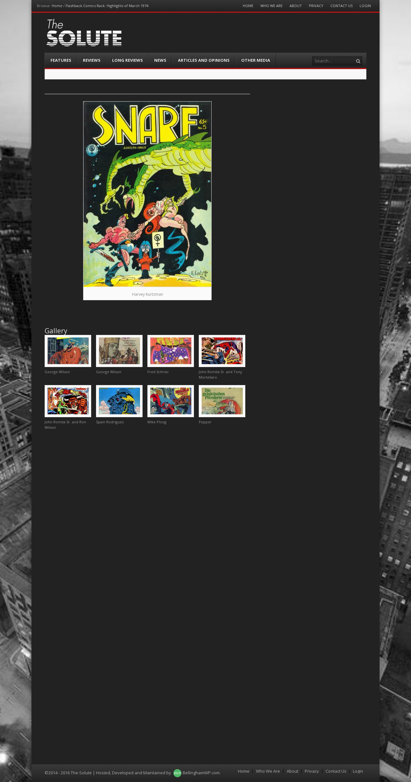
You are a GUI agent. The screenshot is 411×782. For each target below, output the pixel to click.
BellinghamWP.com (201, 773)
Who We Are (271, 5)
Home (57, 5)
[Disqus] (147, 515)
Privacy (316, 5)
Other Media (255, 60)
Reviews (92, 60)
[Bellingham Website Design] (177, 773)
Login (365, 5)
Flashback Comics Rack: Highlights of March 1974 (107, 5)
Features (60, 60)
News (160, 60)
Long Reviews (127, 60)
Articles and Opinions (204, 60)
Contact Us (341, 5)
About (296, 5)
